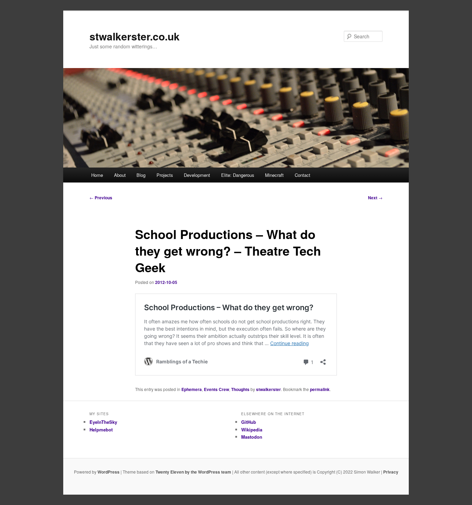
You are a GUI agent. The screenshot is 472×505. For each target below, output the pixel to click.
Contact (302, 175)
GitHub (248, 422)
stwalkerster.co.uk (134, 36)
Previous (100, 197)
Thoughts (240, 389)
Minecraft (274, 175)
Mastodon (251, 436)
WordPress (108, 472)
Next (375, 197)
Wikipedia (251, 429)
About (120, 175)
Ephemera (191, 389)
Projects (165, 175)
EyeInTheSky (103, 422)
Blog (140, 175)
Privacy (390, 472)
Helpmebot (101, 429)
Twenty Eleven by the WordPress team (193, 472)
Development (197, 175)
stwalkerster (268, 389)
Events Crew (216, 389)
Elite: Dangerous (237, 175)
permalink (320, 389)
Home (97, 175)
